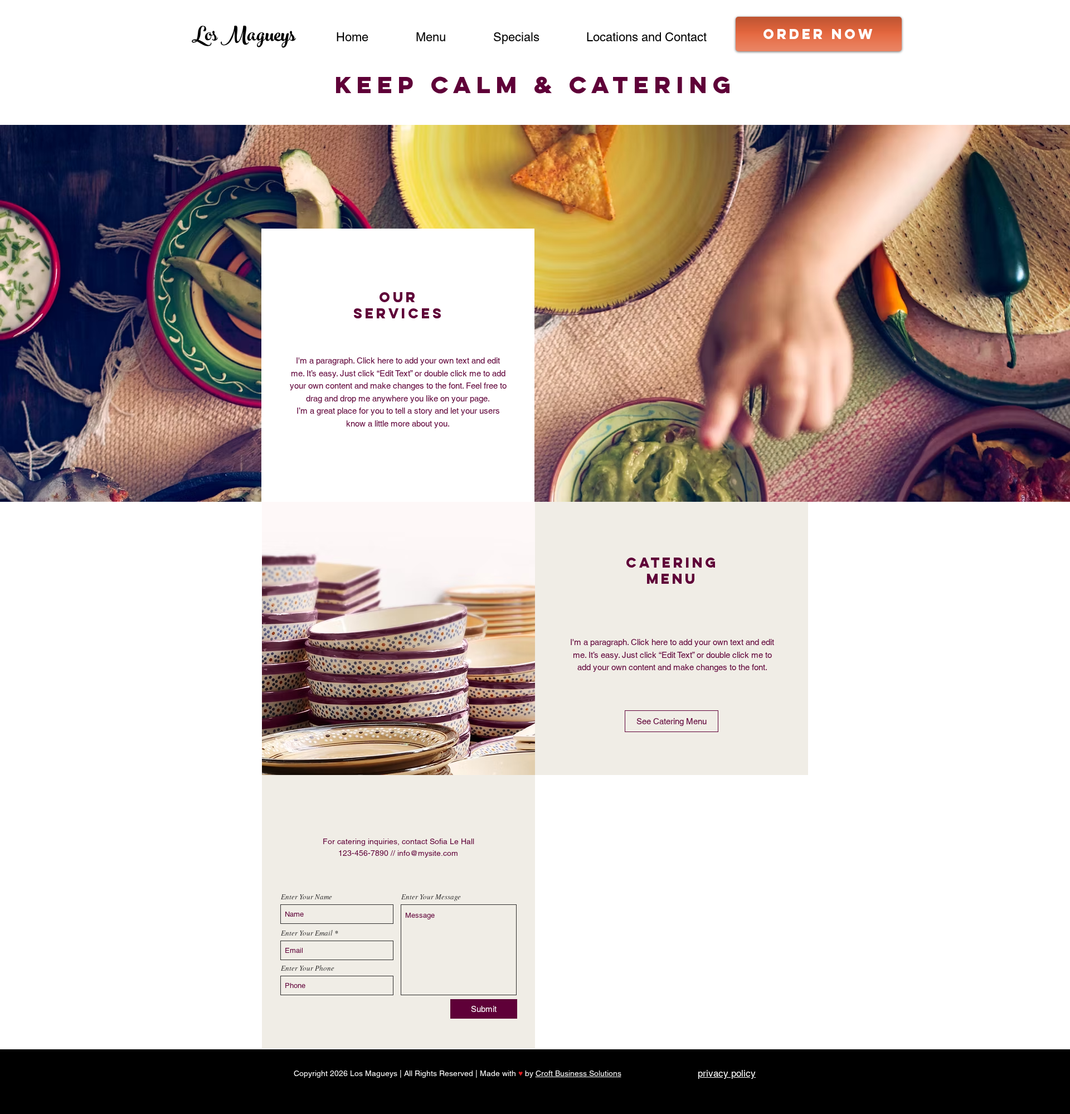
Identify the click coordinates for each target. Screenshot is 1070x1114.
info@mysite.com (427, 853)
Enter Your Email (307, 933)
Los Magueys (243, 38)
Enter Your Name (306, 896)
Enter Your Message (431, 896)
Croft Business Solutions (578, 1073)
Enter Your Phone (307, 968)
